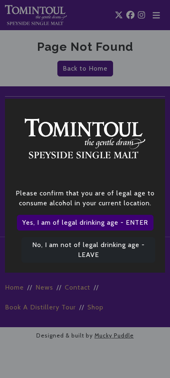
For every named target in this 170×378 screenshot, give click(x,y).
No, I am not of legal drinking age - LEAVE (88, 250)
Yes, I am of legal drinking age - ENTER (85, 222)
